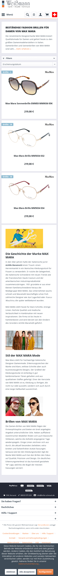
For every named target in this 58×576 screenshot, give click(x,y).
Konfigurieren (45, 572)
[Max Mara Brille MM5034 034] (29, 190)
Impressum (46, 542)
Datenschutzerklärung (28, 563)
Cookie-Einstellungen (11, 533)
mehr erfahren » (23, 49)
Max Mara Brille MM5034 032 (29, 155)
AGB (37, 542)
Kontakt (12, 538)
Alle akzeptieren (27, 572)
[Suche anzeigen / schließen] (27, 14)
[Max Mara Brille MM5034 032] (29, 138)
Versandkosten (43, 525)
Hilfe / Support (48, 533)
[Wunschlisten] (34, 14)
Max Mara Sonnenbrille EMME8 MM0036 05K (29, 103)
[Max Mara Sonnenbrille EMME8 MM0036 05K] (29, 85)
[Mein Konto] (40, 14)
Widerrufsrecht (13, 542)
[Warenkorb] (47, 14)
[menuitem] (7, 14)
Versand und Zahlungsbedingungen (32, 538)
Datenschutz (27, 542)
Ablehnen (10, 572)
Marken (25, 533)
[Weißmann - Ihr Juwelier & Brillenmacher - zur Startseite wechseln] (15, 4)
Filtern (8, 58)
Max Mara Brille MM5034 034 (29, 208)
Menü (9, 14)
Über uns (35, 533)
